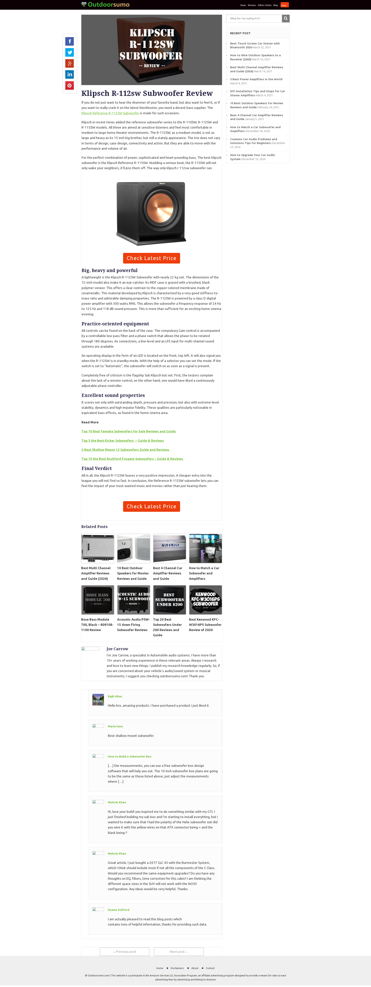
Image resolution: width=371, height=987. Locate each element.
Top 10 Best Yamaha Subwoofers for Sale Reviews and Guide (129, 431)
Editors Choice (264, 5)
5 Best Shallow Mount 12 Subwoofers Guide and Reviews (126, 449)
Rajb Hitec (115, 696)
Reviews (252, 5)
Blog (275, 5)
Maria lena (115, 726)
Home (243, 5)
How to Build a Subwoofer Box (129, 756)
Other (284, 6)
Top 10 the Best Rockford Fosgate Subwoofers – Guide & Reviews (133, 459)
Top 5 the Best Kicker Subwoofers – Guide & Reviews (123, 440)
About (194, 968)
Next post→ (179, 951)
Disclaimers (177, 968)
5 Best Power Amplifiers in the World (256, 79)
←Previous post (124, 951)
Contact (210, 968)
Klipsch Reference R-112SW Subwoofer (110, 113)
